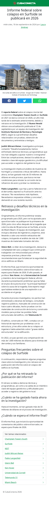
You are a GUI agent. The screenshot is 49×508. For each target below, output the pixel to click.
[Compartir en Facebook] (9, 100)
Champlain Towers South (16, 439)
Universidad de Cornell (15, 472)
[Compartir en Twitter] (24, 100)
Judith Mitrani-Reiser (14, 453)
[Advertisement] (24, 47)
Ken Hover (9, 468)
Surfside (8, 443)
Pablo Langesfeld (12, 458)
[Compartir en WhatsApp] (40, 100)
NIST (7, 448)
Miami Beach (10, 482)
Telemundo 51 (11, 477)
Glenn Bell (9, 463)
